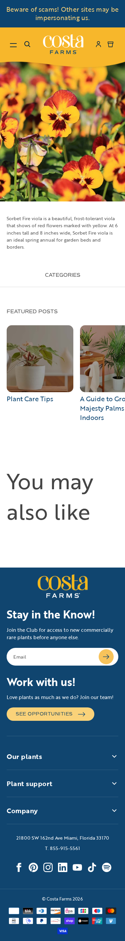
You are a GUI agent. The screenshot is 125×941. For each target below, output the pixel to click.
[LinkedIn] (62, 867)
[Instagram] (48, 867)
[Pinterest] (33, 867)
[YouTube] (77, 867)
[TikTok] (92, 867)
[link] (63, 44)
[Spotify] (106, 867)
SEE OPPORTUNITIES (44, 714)
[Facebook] (18, 867)
